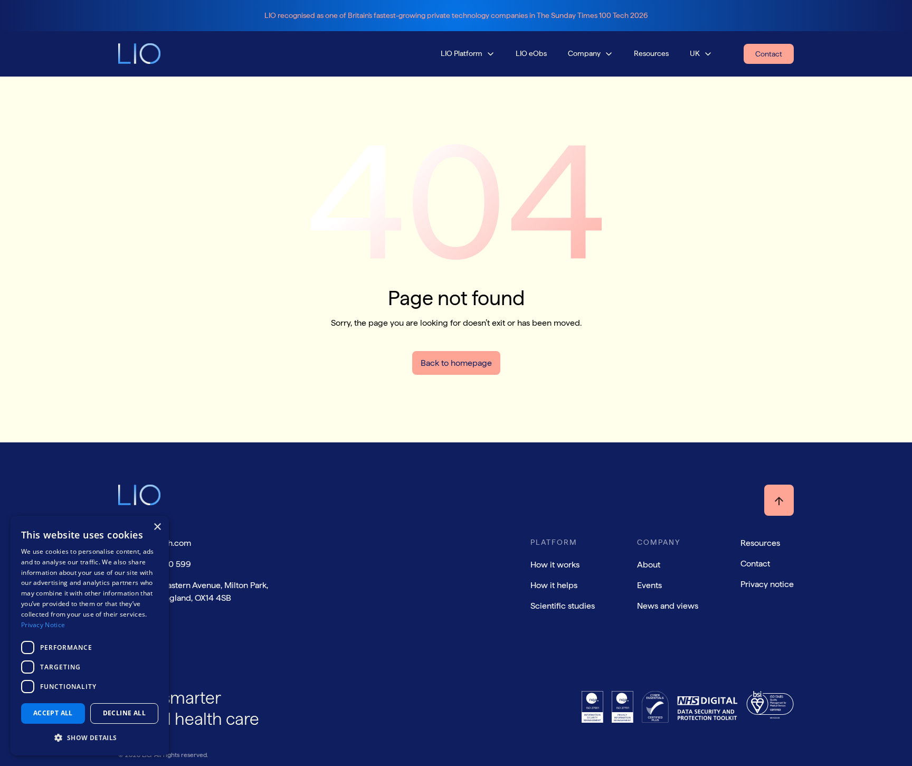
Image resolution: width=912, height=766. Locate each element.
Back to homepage (456, 363)
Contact (755, 564)
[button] (468, 53)
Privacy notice (767, 584)
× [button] (157, 527)
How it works (555, 565)
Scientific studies (562, 606)
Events (649, 585)
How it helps (553, 585)
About (648, 565)
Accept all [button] (53, 712)
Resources (760, 543)
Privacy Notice (43, 624)
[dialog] (90, 635)
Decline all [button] (124, 712)
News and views (667, 606)
